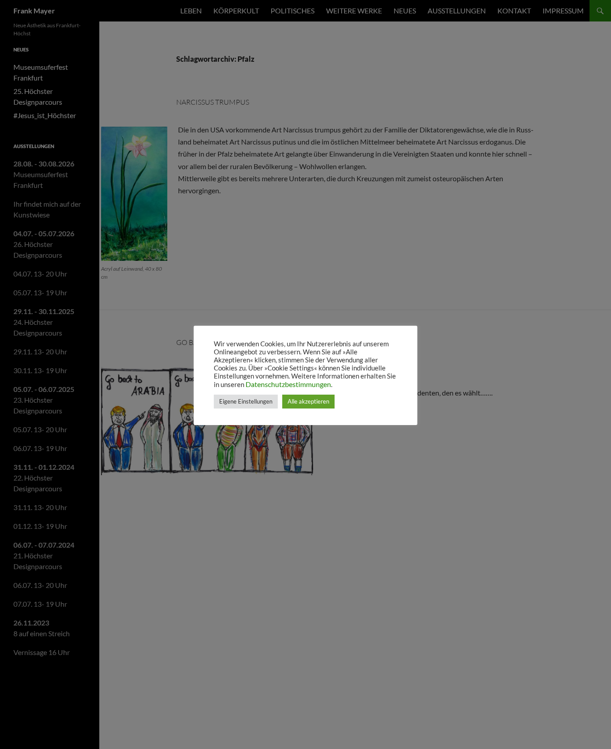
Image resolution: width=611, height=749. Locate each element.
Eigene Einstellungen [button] (245, 401)
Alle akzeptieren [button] (308, 401)
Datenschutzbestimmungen (288, 384)
